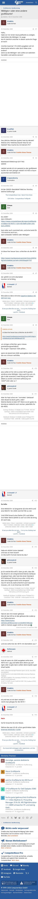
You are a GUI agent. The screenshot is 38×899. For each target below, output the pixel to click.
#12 (36, 500)
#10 (36, 368)
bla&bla (5, 17)
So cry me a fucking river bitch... (26, 309)
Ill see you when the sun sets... (11, 309)
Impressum (4, 890)
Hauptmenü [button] (3, 2)
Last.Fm (15, 312)
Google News (20, 869)
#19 (36, 715)
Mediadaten (19, 890)
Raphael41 (8, 773)
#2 (36, 137)
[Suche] (36, 3)
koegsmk (8, 791)
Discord (15, 866)
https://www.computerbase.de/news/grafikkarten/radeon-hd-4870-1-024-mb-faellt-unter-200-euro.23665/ (18, 223)
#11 (36, 394)
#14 (36, 568)
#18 (36, 696)
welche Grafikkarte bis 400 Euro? (19, 780)
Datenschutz (28, 892)
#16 (36, 640)
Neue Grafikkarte (12, 771)
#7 (36, 273)
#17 (36, 657)
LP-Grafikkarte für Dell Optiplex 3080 (20, 788)
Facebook (22, 312)
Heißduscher (9, 809)
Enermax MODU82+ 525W (11, 729)
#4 (36, 186)
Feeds (5, 866)
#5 (36, 213)
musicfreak (8, 782)
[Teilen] (33, 29)
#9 (36, 325)
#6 (36, 248)
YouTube (6, 877)
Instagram (7, 873)
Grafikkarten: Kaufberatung (24, 765)
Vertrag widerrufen (30, 890)
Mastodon (19, 873)
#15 (36, 610)
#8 (36, 292)
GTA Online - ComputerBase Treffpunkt (19, 199)
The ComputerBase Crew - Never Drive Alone (19, 195)
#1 (36, 29)
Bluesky (26, 866)
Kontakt (11, 890)
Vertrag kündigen (6, 892)
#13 (36, 547)
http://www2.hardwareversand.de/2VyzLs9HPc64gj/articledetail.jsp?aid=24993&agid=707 (18, 259)
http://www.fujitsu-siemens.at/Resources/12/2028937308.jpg (16, 621)
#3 (36, 158)
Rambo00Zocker (10, 765)
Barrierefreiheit (17, 892)
